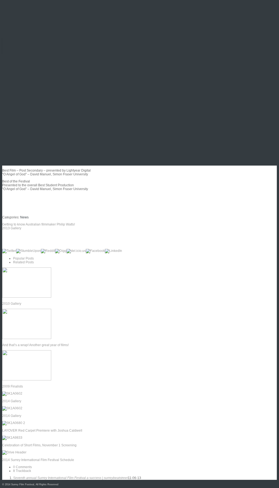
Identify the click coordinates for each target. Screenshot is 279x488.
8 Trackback (22, 471)
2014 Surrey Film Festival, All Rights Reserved (31, 484)
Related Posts (23, 262)
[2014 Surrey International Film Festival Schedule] (14, 452)
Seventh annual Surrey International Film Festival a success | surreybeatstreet (70, 478)
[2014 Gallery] (12, 393)
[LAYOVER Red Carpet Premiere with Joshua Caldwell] (13, 423)
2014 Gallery (11, 401)
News (24, 217)
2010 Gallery (11, 304)
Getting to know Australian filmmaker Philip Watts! (38, 224)
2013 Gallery (11, 228)
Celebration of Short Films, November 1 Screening (39, 445)
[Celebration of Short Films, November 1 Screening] (12, 438)
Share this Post (17, 239)
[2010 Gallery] (26, 296)
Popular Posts (23, 258)
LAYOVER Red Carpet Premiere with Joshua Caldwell (42, 430)
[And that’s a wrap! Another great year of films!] (26, 338)
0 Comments (22, 467)
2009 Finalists (12, 386)
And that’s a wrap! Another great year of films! (35, 345)
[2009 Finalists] (26, 379)
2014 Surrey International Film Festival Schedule (38, 460)
